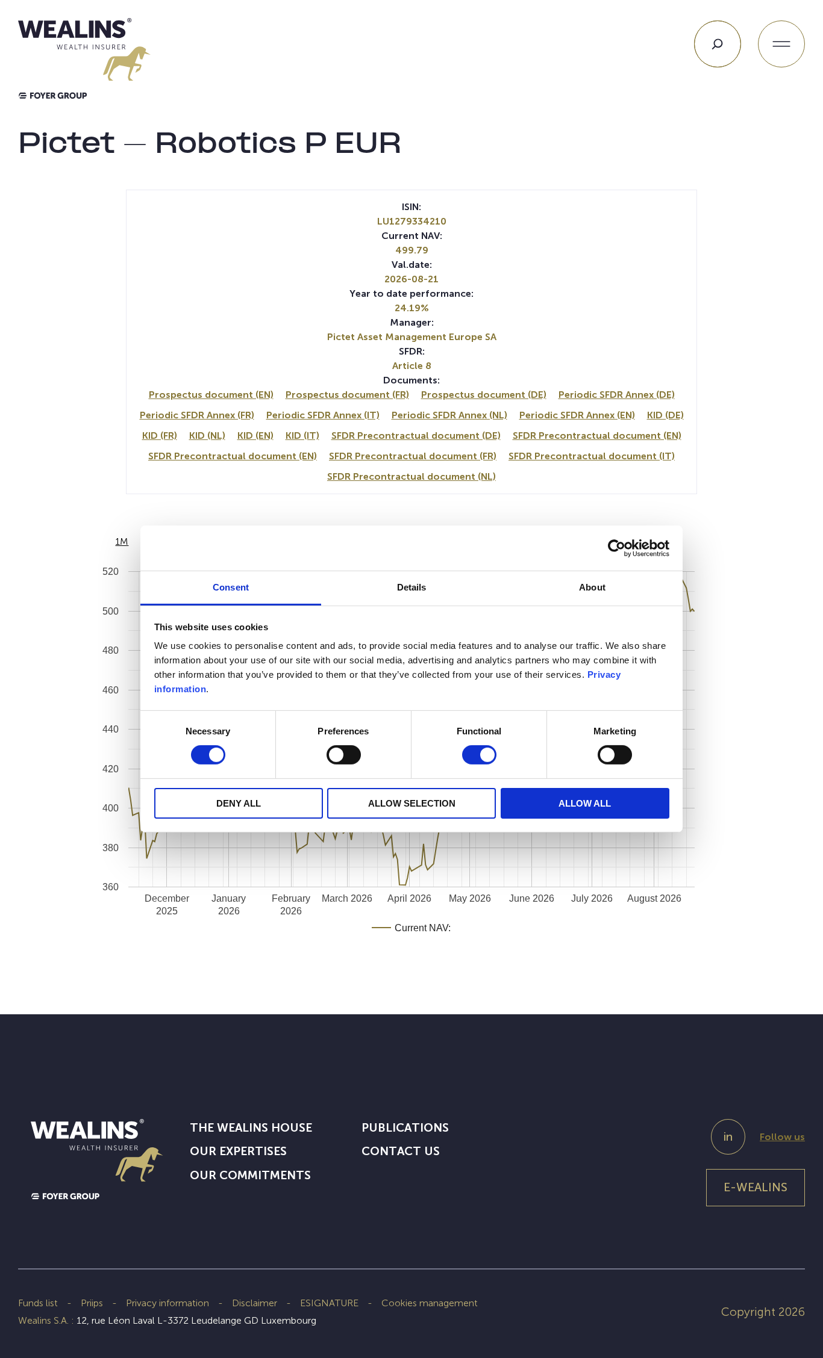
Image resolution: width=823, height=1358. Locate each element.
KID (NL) (207, 435)
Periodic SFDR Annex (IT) (323, 415)
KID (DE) (665, 415)
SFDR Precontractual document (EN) (597, 435)
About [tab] (592, 587)
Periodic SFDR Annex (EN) (577, 415)
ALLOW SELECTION (411, 803)
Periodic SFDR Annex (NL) (449, 415)
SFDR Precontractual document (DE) (416, 435)
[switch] (344, 757)
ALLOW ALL (585, 803)
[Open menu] (781, 43)
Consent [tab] (231, 587)
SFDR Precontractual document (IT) (592, 456)
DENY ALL (238, 803)
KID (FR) (159, 435)
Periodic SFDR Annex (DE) (617, 394)
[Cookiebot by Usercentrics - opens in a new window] (616, 548)
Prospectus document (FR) (347, 394)
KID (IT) (302, 435)
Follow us (782, 1137)
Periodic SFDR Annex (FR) (197, 415)
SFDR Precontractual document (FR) (412, 456)
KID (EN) (255, 435)
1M (121, 541)
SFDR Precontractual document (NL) (411, 476)
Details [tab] (412, 587)
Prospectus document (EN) (211, 394)
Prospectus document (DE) (483, 394)
